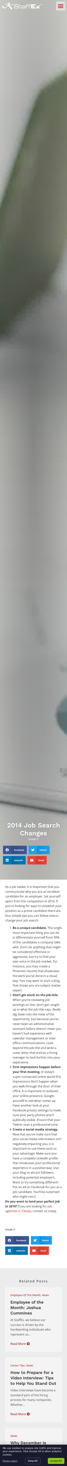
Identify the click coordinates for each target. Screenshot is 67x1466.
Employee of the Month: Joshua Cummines (27, 1307)
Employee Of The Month (25, 1295)
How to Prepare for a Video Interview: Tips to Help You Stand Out (33, 1378)
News (45, 1295)
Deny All (33, 1460)
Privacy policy (10, 1460)
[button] (60, 6)
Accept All (56, 1460)
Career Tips (17, 1365)
